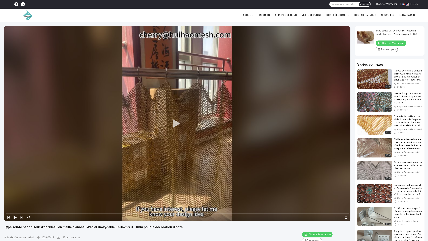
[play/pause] (15, 217)
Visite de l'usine (311, 15)
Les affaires (407, 15)
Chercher (364, 4)
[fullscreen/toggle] (346, 217)
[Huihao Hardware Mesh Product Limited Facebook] (16, 4)
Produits (264, 15)
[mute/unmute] (28, 217)
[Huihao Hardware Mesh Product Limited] (26, 15)
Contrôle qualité (337, 15)
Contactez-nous (365, 15)
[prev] (8, 217)
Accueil (248, 15)
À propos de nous (286, 15)
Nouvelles (387, 15)
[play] (177, 123)
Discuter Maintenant (387, 4)
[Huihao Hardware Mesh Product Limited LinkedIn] (23, 4)
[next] (21, 217)
